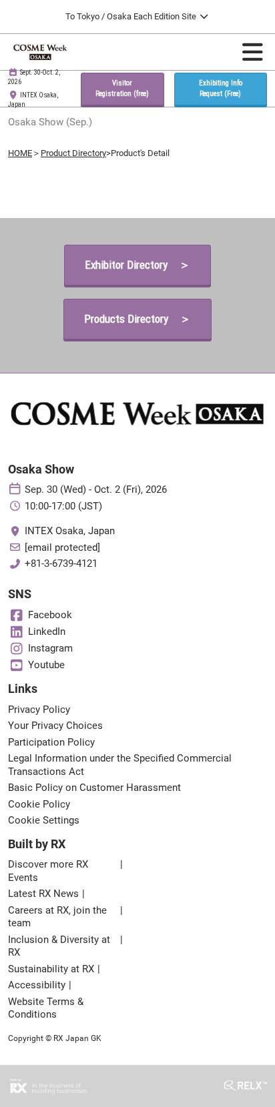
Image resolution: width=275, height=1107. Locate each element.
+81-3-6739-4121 (61, 564)
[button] (122, 89)
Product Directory (73, 153)
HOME (20, 153)
